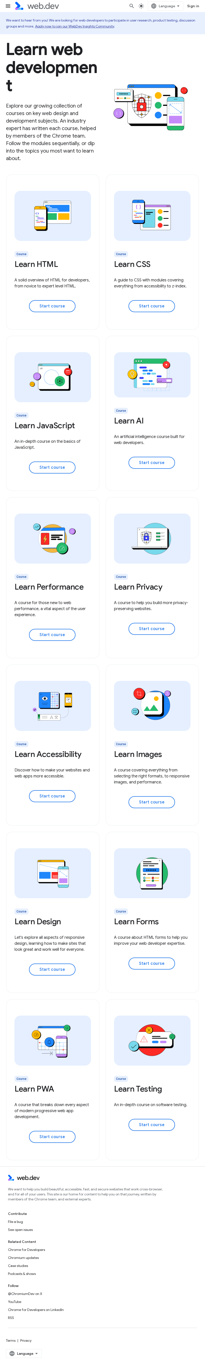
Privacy (26, 1340)
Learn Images (138, 754)
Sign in (193, 6)
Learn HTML (36, 264)
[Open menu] (8, 6)
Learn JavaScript (44, 425)
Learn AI (129, 421)
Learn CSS (132, 264)
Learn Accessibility (48, 754)
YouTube (14, 1301)
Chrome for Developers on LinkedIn (36, 1309)
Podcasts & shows (22, 1273)
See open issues (20, 1229)
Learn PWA (34, 1089)
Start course (52, 306)
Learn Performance (49, 587)
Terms (11, 1340)
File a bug (15, 1221)
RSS (11, 1317)
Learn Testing (138, 1089)
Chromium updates (23, 1257)
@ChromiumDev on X (25, 1293)
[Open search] (132, 6)
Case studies (18, 1265)
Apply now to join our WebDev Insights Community (74, 26)
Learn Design (37, 922)
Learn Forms (136, 922)
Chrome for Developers (26, 1249)
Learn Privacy (138, 587)
